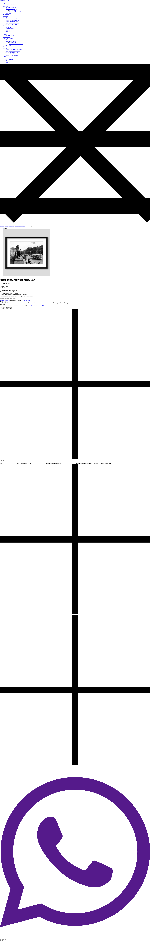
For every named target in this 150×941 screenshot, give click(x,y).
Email (29, 463)
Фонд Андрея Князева (12, 24)
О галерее (8, 27)
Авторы (5, 3)
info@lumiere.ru (33, 305)
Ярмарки (8, 13)
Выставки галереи (11, 7)
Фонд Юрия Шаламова (12, 23)
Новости (8, 30)
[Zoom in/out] (5, 939)
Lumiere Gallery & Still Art (16, 11)
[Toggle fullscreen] (3, 939)
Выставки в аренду (11, 9)
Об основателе (10, 28)
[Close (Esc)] (0, 939)
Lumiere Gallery (13, 10)
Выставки (5, 6)
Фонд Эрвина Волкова (12, 21)
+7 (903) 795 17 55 (26, 300)
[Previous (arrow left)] (0, 940)
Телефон (58, 463)
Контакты (8, 31)
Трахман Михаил (20, 226)
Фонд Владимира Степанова (14, 18)
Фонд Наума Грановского (13, 20)
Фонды (5, 17)
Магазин (5, 16)
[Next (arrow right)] (2, 940)
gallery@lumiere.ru (5, 300)
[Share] (2, 939)
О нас (4, 25)
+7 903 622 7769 (41, 305)
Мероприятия (6, 14)
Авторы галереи (10, 4)
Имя (1, 463)
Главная (2, 226)
